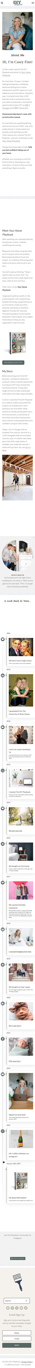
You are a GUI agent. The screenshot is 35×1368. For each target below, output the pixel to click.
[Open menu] (33, 3)
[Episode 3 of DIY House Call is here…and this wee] (28, 1246)
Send (17, 1345)
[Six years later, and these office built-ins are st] (17, 1246)
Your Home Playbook (11, 141)
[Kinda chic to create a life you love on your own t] (28, 1252)
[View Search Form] (2, 3)
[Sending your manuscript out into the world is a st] (17, 1252)
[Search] (26, 1301)
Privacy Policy (27, 1361)
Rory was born (15, 1026)
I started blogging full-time (20, 951)
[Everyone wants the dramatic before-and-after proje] (7, 1252)
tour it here (14, 870)
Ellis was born (15, 1061)
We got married (15, 831)
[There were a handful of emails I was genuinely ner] (7, 1246)
